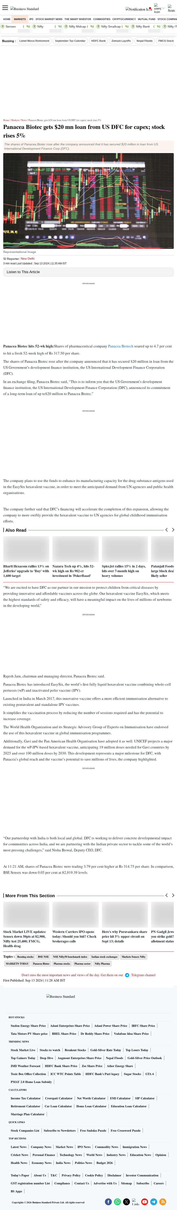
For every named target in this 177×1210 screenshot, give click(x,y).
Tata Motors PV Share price (29, 1033)
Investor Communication (142, 1175)
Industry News (116, 1155)
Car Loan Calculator (58, 1106)
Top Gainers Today (23, 1058)
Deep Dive (46, 1058)
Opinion (160, 1155)
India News (63, 1162)
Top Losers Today (137, 1050)
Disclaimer (114, 1175)
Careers (159, 1183)
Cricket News (19, 1155)
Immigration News (135, 1147)
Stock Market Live (23, 1050)
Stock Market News (49, 19)
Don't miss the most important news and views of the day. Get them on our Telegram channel (88, 975)
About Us (40, 1175)
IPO (31, 19)
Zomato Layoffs (121, 40)
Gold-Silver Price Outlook (145, 1058)
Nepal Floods (145, 40)
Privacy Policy (71, 1175)
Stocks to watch (50, 1050)
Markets (20, 19)
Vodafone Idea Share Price (131, 1033)
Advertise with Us (105, 1183)
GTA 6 (149, 1074)
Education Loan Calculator (129, 1106)
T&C (54, 1175)
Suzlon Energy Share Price (28, 1025)
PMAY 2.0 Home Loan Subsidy (31, 1082)
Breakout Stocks (75, 1050)
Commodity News (106, 1147)
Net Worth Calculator (91, 1098)
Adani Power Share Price (110, 1025)
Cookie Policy (94, 1175)
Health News (19, 1162)
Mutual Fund (146, 19)
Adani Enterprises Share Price (70, 1025)
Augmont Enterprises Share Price (79, 1058)
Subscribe (142, 1183)
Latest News (18, 1147)
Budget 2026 (104, 1162)
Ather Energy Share (120, 1066)
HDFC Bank (98, 40)
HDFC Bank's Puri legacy (102, 1074)
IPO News (83, 1147)
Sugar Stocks (132, 1074)
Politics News (83, 1162)
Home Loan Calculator (91, 1106)
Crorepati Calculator (59, 1098)
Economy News (41, 1162)
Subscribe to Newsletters (60, 1130)
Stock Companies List (25, 1130)
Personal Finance (44, 1155)
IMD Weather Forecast (25, 1066)
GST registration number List (30, 1183)
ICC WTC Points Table (66, 1074)
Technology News (71, 1155)
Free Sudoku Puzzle (93, 1130)
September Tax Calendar (70, 40)
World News (94, 1155)
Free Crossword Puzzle (126, 1130)
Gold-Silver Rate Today (105, 1050)
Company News (41, 1147)
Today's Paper (20, 1175)
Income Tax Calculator (26, 1098)
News (24, 120)
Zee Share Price (92, 1066)
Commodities (101, 19)
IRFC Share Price (143, 1025)
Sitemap (126, 1183)
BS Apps (16, 1191)
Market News (64, 1147)
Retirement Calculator (25, 1106)
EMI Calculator (120, 1098)
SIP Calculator (145, 1098)
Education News (140, 1155)
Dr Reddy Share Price (95, 1033)
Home (6, 19)
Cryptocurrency (124, 19)
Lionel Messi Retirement (34, 40)
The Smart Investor (78, 19)
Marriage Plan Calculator (27, 1114)
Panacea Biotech (120, 346)
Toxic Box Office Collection (28, 1074)
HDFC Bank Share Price (61, 1066)
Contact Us (81, 1183)
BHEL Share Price (64, 1033)
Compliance (62, 1183)
